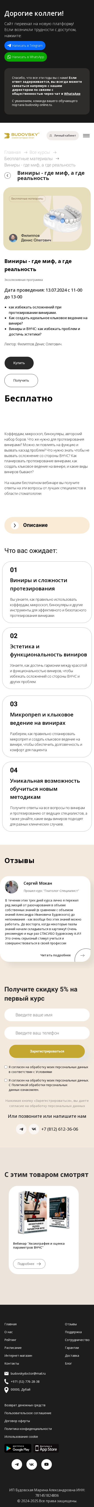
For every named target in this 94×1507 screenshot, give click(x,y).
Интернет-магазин (18, 1355)
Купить (19, 363)
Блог (68, 1363)
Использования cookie (21, 1436)
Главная (12, 152)
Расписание (13, 1348)
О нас (8, 1332)
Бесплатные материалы (28, 158)
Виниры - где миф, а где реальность (40, 165)
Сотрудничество (77, 1340)
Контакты (11, 1363)
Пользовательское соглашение (27, 1413)
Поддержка (73, 1332)
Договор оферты (17, 1421)
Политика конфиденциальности (28, 1429)
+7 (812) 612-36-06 (59, 1129)
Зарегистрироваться (47, 1051)
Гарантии (72, 1348)
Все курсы (40, 152)
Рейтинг (10, 1340)
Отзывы (71, 1324)
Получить (21, 380)
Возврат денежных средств (24, 1405)
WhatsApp (72, 94)
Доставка (72, 1355)
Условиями (44, 1072)
